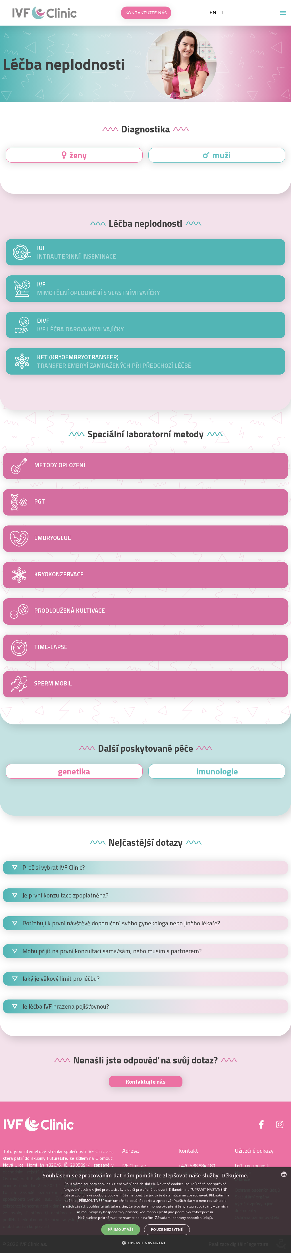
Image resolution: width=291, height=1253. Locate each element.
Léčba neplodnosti (64, 64)
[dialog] (145, 1210)
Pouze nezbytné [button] (167, 1229)
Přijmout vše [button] (121, 1229)
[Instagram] (279, 1124)
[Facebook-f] (261, 1124)
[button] (283, 13)
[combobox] (284, 1174)
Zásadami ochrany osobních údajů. (184, 1217)
